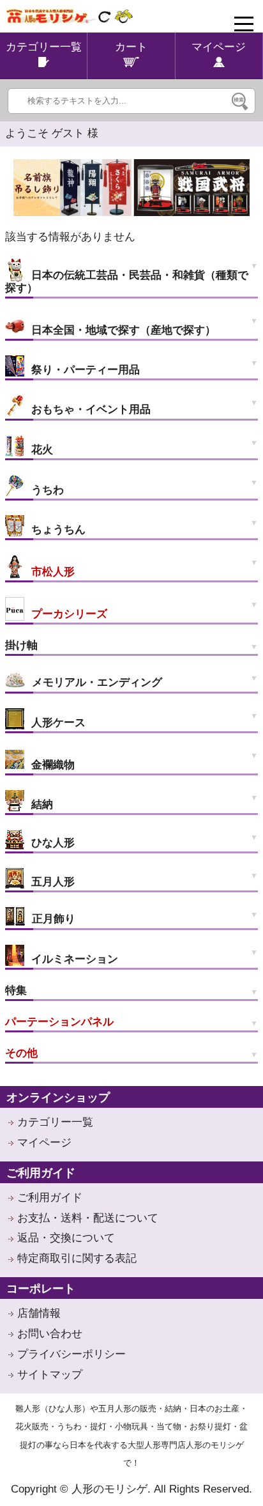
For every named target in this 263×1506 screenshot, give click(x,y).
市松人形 (51, 572)
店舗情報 (39, 1313)
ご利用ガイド (49, 1198)
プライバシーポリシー (71, 1354)
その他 (21, 1053)
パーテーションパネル (59, 1022)
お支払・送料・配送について (87, 1218)
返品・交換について (66, 1238)
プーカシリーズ (67, 614)
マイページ (44, 1143)
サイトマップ (49, 1375)
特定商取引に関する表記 (77, 1258)
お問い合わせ (49, 1334)
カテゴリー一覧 (55, 1122)
